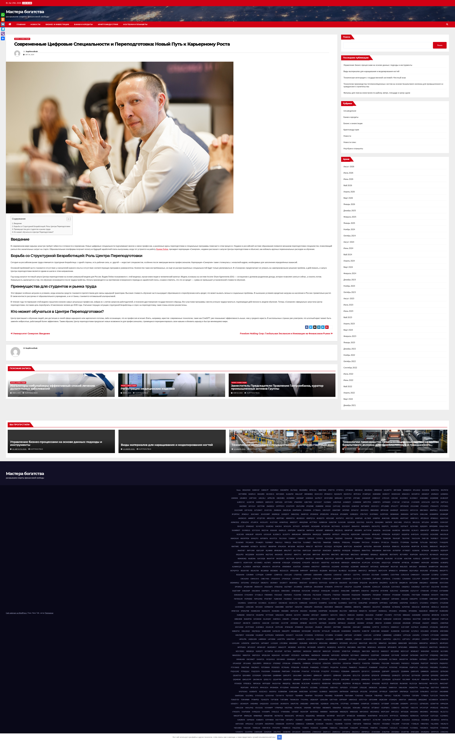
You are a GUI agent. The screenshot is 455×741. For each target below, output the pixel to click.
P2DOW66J (376, 663)
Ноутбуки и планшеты (135, 24)
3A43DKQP (394, 510)
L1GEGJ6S (367, 635)
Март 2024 (348, 267)
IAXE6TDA (426, 615)
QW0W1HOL (365, 679)
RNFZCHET (444, 683)
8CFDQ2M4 (338, 546)
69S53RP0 (358, 530)
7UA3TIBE (414, 542)
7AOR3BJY (434, 538)
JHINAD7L (434, 623)
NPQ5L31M (266, 655)
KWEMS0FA (279, 635)
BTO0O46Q (434, 571)
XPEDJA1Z (249, 724)
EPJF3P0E (384, 591)
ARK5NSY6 (266, 567)
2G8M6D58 (319, 506)
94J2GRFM (260, 554)
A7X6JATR (306, 563)
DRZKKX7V (258, 587)
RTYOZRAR (284, 687)
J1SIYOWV (275, 623)
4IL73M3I (367, 518)
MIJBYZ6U (301, 647)
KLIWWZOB (395, 631)
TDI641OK (368, 696)
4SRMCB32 (235, 522)
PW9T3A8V (286, 671)
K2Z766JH (414, 627)
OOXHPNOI (444, 659)
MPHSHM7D (392, 647)
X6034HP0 (308, 720)
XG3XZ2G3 (406, 720)
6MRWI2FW (307, 534)
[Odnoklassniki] (2, 19)
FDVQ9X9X (377, 595)
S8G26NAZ (383, 687)
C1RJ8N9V (250, 575)
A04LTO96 (407, 559)
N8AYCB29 (366, 651)
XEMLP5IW (386, 720)
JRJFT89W (337, 627)
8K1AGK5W (405, 546)
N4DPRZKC (297, 651)
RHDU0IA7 (366, 683)
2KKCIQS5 (346, 506)
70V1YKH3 (283, 538)
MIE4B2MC (292, 647)
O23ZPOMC (375, 655)
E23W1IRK (367, 587)
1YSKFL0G (405, 502)
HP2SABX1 (393, 611)
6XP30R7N (264, 538)
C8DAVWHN (317, 575)
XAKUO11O (337, 720)
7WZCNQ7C (433, 542)
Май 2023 (348, 317)
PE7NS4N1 (285, 667)
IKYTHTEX (304, 619)
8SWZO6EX (327, 550)
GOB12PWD (363, 603)
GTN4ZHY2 (434, 603)
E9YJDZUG (275, 591)
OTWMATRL (296, 663)
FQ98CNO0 (278, 599)
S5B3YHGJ (334, 687)
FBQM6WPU (366, 595)
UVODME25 (375, 704)
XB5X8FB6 (357, 720)
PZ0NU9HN (345, 671)
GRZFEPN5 (404, 603)
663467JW (301, 530)
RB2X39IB (296, 683)
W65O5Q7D (344, 712)
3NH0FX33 (304, 514)
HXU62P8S (260, 615)
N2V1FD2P (278, 651)
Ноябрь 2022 (349, 355)
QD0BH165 (337, 675)
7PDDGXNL (346, 542)
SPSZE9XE (373, 692)
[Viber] (2, 33)
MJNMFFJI (321, 647)
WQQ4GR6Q (310, 716)
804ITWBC (235, 546)
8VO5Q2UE (346, 550)
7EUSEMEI (240, 542)
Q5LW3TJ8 (237, 675)
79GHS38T (396, 538)
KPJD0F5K (434, 631)
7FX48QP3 (259, 542)
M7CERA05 (344, 643)
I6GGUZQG (369, 615)
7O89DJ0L (336, 542)
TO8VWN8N (245, 700)
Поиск (346, 37)
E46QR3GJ (406, 587)
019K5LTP (264, 490)
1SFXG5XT (318, 502)
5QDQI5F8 (423, 526)
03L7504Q (293, 490)
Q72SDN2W (256, 675)
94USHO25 (279, 554)
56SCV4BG (398, 522)
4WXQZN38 (303, 522)
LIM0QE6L (348, 639)
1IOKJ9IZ (394, 498)
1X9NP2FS (376, 502)
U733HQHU (393, 700)
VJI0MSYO (395, 708)
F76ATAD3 (336, 595)
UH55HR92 (254, 704)
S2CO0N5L (314, 687)
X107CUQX (434, 716)
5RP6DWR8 (433, 526)
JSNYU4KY (357, 627)
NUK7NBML (305, 655)
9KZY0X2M (290, 559)
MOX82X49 (382, 647)
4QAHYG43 (444, 518)
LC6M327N (300, 639)
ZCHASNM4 (376, 732)
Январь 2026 (349, 204)
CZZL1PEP (416, 579)
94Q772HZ (269, 554)
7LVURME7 (307, 542)
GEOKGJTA (293, 603)
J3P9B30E (303, 623)
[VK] (2, 24)
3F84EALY (245, 514)
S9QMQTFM (413, 687)
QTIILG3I (336, 679)
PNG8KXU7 (363, 667)
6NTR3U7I (335, 534)
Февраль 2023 (350, 336)
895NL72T (309, 546)
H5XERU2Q (318, 607)
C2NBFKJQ (278, 575)
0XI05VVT (386, 494)
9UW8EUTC (359, 559)
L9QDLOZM (252, 639)
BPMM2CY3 (393, 571)
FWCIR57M (335, 599)
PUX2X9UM (266, 671)
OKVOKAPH (372, 659)
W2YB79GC (314, 712)
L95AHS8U (444, 635)
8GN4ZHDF (358, 546)
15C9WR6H (290, 498)
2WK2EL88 (287, 510)
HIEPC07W (294, 611)
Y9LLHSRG (435, 724)
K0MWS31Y (395, 627)
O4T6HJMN (414, 655)
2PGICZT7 (394, 506)
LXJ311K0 (274, 643)
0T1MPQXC (367, 494)
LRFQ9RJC (416, 639)
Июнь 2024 (348, 248)
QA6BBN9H (277, 675)
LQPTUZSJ (406, 639)
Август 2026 (349, 167)
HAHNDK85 (386, 607)
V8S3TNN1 (288, 708)
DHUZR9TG (384, 583)
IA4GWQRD (416, 615)
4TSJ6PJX (254, 522)
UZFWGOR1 (424, 704)
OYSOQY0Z (316, 663)
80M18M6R (245, 546)
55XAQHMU (379, 522)
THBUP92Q (378, 696)
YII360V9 (305, 728)
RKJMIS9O (404, 683)
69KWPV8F (349, 530)
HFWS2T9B (245, 611)
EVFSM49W (444, 591)
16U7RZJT (318, 498)
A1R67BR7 (426, 559)
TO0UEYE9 (235, 700)
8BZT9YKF (319, 546)
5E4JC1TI (240, 526)
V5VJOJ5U (259, 708)
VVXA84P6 (266, 712)
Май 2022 (348, 386)
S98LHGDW (403, 687)
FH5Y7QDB (416, 595)
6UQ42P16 (405, 534)
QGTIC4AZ (406, 675)
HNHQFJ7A (363, 611)
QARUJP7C (287, 675)
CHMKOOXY (415, 575)
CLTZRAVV (444, 575)
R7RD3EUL (247, 683)
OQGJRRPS (257, 663)
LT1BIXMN (434, 639)
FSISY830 (297, 599)
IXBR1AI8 (435, 619)
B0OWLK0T (364, 567)
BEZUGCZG (284, 571)
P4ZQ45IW (415, 663)
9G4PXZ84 (414, 554)
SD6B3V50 (444, 687)
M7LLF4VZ (353, 643)
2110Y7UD (435, 502)
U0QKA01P (314, 700)
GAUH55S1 (242, 603)
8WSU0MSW (376, 550)
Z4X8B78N (286, 732)
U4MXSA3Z (353, 700)
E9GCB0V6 (256, 591)
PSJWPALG (444, 667)
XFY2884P (396, 720)
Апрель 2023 (349, 324)
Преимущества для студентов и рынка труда (32, 229)
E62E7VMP (236, 591)
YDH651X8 (256, 728)
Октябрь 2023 (350, 292)
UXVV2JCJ (414, 704)
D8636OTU (264, 583)
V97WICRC (298, 708)
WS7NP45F (331, 716)
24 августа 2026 (19, 449)
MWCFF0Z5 (433, 647)
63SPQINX (292, 530)
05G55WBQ (303, 490)
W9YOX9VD (364, 712)
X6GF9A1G (328, 720)
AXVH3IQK (345, 567)
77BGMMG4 (358, 538)
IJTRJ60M (294, 619)
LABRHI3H (262, 639)
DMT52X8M (413, 583)
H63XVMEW (328, 607)
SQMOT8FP (393, 692)
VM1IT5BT (405, 708)
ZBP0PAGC (366, 732)
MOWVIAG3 (371, 647)
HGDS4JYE (266, 611)
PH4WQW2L (314, 667)
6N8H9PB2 (326, 534)
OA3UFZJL (260, 659)
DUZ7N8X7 (288, 587)
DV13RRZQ (298, 587)
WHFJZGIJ (395, 712)
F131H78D (297, 595)
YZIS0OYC (239, 732)
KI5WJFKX (356, 631)
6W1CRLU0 (444, 534)
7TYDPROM (404, 542)
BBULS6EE (444, 567)
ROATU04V (245, 687)
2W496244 (277, 510)
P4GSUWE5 (395, 663)
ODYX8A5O (281, 659)
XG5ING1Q (415, 720)
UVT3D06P (385, 704)
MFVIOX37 (251, 647)
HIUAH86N (313, 611)
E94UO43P (246, 591)
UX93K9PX (404, 704)
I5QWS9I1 (360, 615)
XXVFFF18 (290, 724)
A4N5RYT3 (237, 563)
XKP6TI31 (444, 720)
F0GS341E (278, 595)
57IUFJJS (407, 522)
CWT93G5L (386, 579)
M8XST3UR (363, 643)
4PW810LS (434, 518)
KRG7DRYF (240, 635)
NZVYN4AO (354, 655)
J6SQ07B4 (332, 623)
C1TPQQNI (259, 575)
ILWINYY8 (313, 619)
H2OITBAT (289, 607)
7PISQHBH (356, 542)
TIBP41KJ (387, 696)
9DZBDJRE (384, 554)
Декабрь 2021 (350, 405)
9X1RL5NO (389, 559)
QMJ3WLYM (257, 679)
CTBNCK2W (327, 579)
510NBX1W (323, 522)
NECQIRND (395, 651)
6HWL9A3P (250, 534)
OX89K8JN (306, 663)
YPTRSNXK (364, 728)
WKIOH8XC (424, 712)
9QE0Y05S (339, 559)
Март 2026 (348, 198)
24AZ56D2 (243, 506)
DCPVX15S (323, 583)
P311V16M (385, 663)
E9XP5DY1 (266, 591)
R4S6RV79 (444, 679)
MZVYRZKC (240, 651)
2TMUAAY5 (434, 506)
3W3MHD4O (394, 514)
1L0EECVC (241, 502)
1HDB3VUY (376, 498)
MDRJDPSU (423, 643)
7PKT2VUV (366, 542)
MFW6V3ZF (261, 647)
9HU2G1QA (444, 554)
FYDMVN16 (366, 599)
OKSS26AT (362, 659)
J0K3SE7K (246, 623)
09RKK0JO (378, 490)
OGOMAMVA (312, 659)
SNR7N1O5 (354, 692)
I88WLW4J (406, 615)
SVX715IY (434, 692)
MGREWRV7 (271, 647)
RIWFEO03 (394, 683)
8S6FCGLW (307, 550)
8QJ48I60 (269, 550)
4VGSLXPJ (264, 522)
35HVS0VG (364, 510)
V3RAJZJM (239, 708)
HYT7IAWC (270, 615)
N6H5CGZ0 (326, 651)
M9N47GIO (383, 643)
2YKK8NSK (307, 510)
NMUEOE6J (236, 655)
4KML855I (394, 518)
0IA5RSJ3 (251, 494)
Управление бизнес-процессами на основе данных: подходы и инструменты (378, 65)
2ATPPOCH (280, 506)
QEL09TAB (366, 675)
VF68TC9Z (366, 708)
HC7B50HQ (396, 607)
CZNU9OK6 (406, 579)
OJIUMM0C (343, 659)
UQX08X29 (324, 704)
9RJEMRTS (349, 559)
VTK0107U (236, 712)
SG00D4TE (253, 692)
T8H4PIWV (309, 696)
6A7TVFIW (367, 530)
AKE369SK (435, 563)
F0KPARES (288, 595)
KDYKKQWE (306, 631)
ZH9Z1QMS (415, 732)
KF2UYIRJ (316, 631)
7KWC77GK (297, 542)
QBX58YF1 (327, 675)
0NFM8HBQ (308, 494)
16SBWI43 (309, 498)
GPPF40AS (384, 603)
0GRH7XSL (435, 490)
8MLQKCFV (444, 546)
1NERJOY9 (269, 502)
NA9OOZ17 (385, 651)
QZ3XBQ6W (386, 679)
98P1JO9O (307, 554)
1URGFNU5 (337, 502)
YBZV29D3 (237, 728)
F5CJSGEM (317, 595)
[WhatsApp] (2, 14)
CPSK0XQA (286, 579)
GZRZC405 (249, 607)
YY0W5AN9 (444, 728)
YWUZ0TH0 (434, 728)
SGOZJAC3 (263, 692)
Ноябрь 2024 (349, 229)
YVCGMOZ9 (403, 728)
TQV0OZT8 (265, 700)
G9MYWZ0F (434, 599)
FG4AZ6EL (406, 595)
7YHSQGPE (444, 542)
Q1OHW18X (376, 671)
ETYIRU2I (434, 591)
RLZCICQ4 (413, 683)
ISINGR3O (368, 619)
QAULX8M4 (297, 675)
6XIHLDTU (254, 538)
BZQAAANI (240, 575)
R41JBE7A (435, 679)
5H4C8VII (278, 526)
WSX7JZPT (341, 716)
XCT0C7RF (377, 720)
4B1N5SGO (300, 518)
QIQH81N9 (237, 679)
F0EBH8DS (269, 595)
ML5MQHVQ (331, 647)
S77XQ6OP (354, 687)
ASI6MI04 (306, 567)
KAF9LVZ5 (276, 631)
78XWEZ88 (387, 538)
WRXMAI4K (321, 716)
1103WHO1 (444, 494)
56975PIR (388, 522)
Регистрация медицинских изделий (148, 388)
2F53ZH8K (310, 506)
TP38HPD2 (255, 700)
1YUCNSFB (415, 502)
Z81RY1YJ (326, 732)
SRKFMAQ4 (404, 692)
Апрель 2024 (349, 261)
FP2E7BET (268, 599)
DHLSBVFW (373, 583)
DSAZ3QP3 (268, 587)
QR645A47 (297, 679)
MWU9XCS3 (443, 647)
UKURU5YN (284, 704)
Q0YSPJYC (366, 671)
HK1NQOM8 (333, 611)
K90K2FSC (236, 631)
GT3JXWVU (424, 603)
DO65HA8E (434, 583)
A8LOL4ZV (315, 563)
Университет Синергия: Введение (31, 333)
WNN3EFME (268, 716)
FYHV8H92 (376, 599)
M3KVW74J (313, 643)
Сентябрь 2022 (350, 368)
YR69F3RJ (374, 728)
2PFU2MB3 (385, 506)
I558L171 (342, 615)
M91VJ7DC (373, 643)
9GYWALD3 (434, 554)
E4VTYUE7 (426, 587)
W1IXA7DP (304, 712)
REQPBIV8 (346, 683)
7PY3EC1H (385, 542)
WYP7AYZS (394, 716)
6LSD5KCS (277, 534)
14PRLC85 (271, 498)
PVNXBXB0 (276, 671)
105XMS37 (425, 494)
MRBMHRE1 (413, 647)
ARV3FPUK (276, 567)
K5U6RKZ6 (424, 627)
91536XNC (416, 550)
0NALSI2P (299, 494)
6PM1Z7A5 (345, 534)
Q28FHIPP (385, 671)
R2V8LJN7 (415, 679)
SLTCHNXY (313, 692)
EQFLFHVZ (394, 591)
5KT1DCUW (325, 526)
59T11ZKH (425, 522)
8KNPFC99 (415, 546)
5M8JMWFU (365, 526)
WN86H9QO (258, 716)
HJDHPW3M (322, 611)
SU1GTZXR (414, 692)
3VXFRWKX (374, 514)
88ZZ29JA (300, 546)
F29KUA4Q (307, 595)
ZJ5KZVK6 (444, 732)
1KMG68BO (424, 498)
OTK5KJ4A (286, 663)
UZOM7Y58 (434, 704)
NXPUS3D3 (335, 655)
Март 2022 (348, 399)
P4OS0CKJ (405, 663)
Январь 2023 (349, 343)
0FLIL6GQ (416, 490)
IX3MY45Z (426, 619)
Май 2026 (348, 185)
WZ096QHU (404, 716)
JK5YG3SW (239, 627)
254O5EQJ (270, 506)
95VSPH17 (288, 554)
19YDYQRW (328, 498)
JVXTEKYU (385, 627)
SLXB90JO (323, 692)
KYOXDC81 (309, 635)
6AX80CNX (396, 530)
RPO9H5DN (274, 687)
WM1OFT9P (238, 716)
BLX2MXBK (352, 571)
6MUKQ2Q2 (317, 534)
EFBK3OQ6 (296, 591)
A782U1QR (286, 563)
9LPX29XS (300, 559)
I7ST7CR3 (397, 615)
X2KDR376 (241, 720)
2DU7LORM (300, 506)
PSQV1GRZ (235, 671)
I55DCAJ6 (351, 615)
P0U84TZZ (356, 663)
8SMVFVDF (317, 550)
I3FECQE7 (315, 615)
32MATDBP (336, 510)
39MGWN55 (374, 510)
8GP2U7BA (368, 546)
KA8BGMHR (266, 631)
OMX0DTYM (403, 659)
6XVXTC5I (273, 538)
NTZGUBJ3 (295, 655)
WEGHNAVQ (374, 712)
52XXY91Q (360, 522)
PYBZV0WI (296, 671)
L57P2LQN (406, 635)
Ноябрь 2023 (349, 286)
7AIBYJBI (425, 538)
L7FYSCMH (434, 635)
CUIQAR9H (337, 579)
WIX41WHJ (414, 712)
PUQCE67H (255, 671)
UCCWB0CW (433, 700)
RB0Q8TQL (287, 683)
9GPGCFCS (424, 554)
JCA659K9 (387, 623)
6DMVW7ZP (424, 530)
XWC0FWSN (269, 724)
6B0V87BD (406, 530)
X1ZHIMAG (444, 716)
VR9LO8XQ (444, 708)
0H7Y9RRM (243, 494)
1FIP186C (356, 498)
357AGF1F (355, 510)
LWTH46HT (265, 643)
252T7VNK (261, 506)
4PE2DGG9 (425, 518)
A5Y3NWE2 (258, 563)
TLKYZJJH (434, 696)
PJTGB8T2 (324, 667)
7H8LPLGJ (278, 542)
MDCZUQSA (413, 643)
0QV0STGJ (348, 494)
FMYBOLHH (238, 599)
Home (239, 490)
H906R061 (348, 607)
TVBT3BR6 (284, 700)
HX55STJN (250, 615)
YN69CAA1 (333, 728)
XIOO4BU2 (425, 720)
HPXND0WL (413, 611)
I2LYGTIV (297, 615)
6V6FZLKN (415, 534)
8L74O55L (424, 546)
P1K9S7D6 (366, 663)
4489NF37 (251, 518)
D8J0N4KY (274, 583)
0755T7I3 (331, 490)
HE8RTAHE (425, 607)
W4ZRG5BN (334, 712)
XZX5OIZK (319, 724)
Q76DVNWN (267, 675)
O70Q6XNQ (434, 655)
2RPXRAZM (404, 506)
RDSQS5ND (336, 683)
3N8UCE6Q (295, 514)
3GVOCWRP (265, 514)
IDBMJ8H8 (238, 619)
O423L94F (404, 655)
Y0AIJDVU (329, 724)
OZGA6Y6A (347, 663)
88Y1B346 (291, 546)
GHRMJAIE (303, 603)
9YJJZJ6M (398, 559)
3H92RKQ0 (275, 514)
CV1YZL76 (356, 579)
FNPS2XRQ (258, 599)
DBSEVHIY (303, 583)
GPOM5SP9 (373, 603)
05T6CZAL (313, 490)
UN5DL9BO (304, 704)
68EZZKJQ (339, 530)
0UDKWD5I (377, 494)
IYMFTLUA (444, 619)
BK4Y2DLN (333, 571)
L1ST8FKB (377, 635)
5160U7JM (332, 522)
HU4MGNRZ (444, 611)
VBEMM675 (326, 708)
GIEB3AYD (313, 603)
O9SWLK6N (240, 659)
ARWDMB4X (286, 567)
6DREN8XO (435, 530)
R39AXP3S (425, 679)
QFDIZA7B (375, 675)
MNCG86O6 (351, 647)
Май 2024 (348, 255)
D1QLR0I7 (425, 579)
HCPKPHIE (406, 607)
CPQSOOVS (275, 579)
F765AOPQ (327, 595)
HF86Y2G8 (235, 611)
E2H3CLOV (376, 587)
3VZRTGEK (384, 514)
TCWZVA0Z (359, 696)
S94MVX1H (393, 687)
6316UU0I (273, 530)
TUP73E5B (274, 700)
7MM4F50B (327, 542)
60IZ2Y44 (265, 530)
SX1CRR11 (249, 696)
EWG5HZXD (238, 595)
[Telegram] (2, 29)
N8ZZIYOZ (375, 651)
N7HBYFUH (346, 651)
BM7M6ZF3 (373, 571)
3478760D (345, 510)
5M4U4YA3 (355, 526)
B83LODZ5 (403, 567)
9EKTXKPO (394, 554)
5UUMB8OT (236, 530)
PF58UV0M (295, 667)
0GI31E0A (425, 490)
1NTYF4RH (288, 502)
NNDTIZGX (256, 655)
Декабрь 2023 (350, 280)
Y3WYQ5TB (357, 724)
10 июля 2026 (351, 449)
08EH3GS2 (359, 490)
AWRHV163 (325, 567)
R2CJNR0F (406, 679)
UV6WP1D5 (365, 704)
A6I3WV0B (276, 563)
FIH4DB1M (425, 595)
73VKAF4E (348, 538)
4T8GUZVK (245, 522)
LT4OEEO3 (444, 639)
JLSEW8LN (260, 627)
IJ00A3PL (285, 619)
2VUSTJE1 (268, 510)
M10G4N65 (303, 643)
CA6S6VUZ (337, 575)
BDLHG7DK (255, 571)
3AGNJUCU (404, 510)
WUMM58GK (361, 716)
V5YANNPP (269, 708)
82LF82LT (263, 546)
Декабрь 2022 (350, 349)
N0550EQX (250, 651)
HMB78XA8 (353, 611)
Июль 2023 (348, 305)
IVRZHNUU (407, 619)
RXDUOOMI (294, 687)
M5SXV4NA (323, 643)
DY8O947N (328, 587)
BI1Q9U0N (323, 571)
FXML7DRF (356, 599)
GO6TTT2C (353, 603)
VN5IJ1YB (414, 708)
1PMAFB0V (298, 502)
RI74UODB (376, 683)
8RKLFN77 (287, 550)
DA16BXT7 (283, 583)
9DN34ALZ (374, 554)
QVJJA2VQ (355, 679)
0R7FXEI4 (357, 494)
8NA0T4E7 (241, 550)
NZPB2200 (345, 655)
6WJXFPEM (245, 538)
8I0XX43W (377, 546)
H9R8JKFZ (367, 607)
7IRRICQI (287, 542)
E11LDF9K (357, 587)
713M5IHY (292, 538)
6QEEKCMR (355, 534)
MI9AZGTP (282, 647)
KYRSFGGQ (319, 635)
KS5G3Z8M (250, 635)
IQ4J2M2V (331, 619)
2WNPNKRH (297, 510)
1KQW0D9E (434, 498)
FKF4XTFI (434, 595)
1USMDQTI (347, 502)
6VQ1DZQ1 (424, 534)
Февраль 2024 (350, 273)
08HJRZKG (368, 490)
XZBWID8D (310, 724)
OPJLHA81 (247, 663)
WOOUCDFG (289, 716)
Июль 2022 (348, 374)
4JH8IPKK (376, 518)
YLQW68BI (324, 728)
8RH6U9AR (278, 550)
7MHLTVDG (317, 542)
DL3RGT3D (393, 583)
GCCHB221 (262, 603)
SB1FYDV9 (435, 687)
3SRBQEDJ (354, 514)
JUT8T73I (375, 627)
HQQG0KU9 (423, 611)
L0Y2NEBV (358, 635)
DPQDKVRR (248, 587)
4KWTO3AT (404, 518)
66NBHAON (329, 530)
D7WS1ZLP (255, 583)
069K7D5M (322, 490)
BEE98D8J (274, 571)
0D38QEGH (407, 490)
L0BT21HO (348, 635)
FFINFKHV (386, 595)
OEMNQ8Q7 (291, 659)
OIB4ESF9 (333, 659)
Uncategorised (350, 111)
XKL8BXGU (435, 720)
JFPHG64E (416, 623)
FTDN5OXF (307, 599)
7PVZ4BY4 (375, 542)
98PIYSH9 (316, 554)
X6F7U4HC (318, 720)
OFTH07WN (301, 659)
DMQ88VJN (403, 583)
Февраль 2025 (350, 217)
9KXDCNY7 (280, 559)
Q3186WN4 (405, 671)
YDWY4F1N (266, 728)
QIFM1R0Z (434, 675)
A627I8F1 (267, 563)
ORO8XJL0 (267, 663)
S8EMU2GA (373, 687)
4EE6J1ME (330, 518)
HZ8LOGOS (279, 615)
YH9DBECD (286, 728)
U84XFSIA (402, 700)
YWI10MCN (424, 728)
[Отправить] (2, 38)
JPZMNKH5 (299, 627)
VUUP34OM (246, 712)
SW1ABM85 (444, 692)
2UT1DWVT (258, 510)
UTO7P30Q (344, 704)
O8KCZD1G (444, 655)
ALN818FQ (444, 563)
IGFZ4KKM (257, 619)
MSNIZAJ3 (423, 647)
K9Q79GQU (256, 631)
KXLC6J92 (299, 635)
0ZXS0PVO (416, 494)
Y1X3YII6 (347, 724)
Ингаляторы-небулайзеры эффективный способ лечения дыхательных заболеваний (52, 387)
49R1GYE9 (271, 518)
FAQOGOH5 (356, 595)
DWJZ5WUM (318, 587)
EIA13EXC (335, 591)
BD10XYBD (245, 571)
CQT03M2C (296, 579)
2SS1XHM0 (414, 506)
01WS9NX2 (274, 490)
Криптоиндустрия (108, 24)
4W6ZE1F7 (294, 522)
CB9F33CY (347, 575)
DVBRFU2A (308, 587)
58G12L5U (416, 522)
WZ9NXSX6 (414, 716)
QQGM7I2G (287, 679)
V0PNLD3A (444, 704)
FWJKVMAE (345, 599)
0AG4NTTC (388, 490)
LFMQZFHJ (320, 639)
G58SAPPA (414, 599)
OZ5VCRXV (337, 663)
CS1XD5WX (306, 579)
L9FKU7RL (243, 639)
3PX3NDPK (344, 514)
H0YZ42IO (259, 607)
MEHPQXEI (444, 643)
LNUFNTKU (387, 639)
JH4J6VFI (425, 623)
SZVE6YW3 (269, 696)
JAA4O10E (351, 623)
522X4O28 (351, 522)
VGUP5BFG (385, 708)
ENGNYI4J (365, 591)
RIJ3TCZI (385, 683)
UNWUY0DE (314, 704)
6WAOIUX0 (235, 538)
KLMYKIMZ (405, 631)
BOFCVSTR (383, 571)
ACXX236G (376, 563)
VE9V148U (356, 708)
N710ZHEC (336, 651)
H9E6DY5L (357, 607)
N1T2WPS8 (269, 651)
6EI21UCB (444, 530)
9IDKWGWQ (242, 559)
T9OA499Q (328, 696)
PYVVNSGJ (335, 671)
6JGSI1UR (267, 534)
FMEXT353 (444, 595)
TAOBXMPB (338, 696)
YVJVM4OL (414, 728)
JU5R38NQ (366, 627)
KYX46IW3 (338, 635)
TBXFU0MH (349, 696)
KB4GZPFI (285, 631)
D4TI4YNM (444, 579)
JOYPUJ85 (279, 627)
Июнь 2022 (348, 380)
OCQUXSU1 (270, 659)
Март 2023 (348, 330)
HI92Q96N (284, 611)
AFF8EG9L (405, 563)
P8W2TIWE (245, 667)
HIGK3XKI (303, 611)
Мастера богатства (25, 11)
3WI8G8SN (404, 514)
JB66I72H (378, 623)
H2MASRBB (279, 607)
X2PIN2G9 (250, 720)
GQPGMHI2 (393, 603)
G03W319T (385, 599)
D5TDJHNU (245, 583)
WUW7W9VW (372, 716)
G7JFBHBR (424, 599)
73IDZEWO (339, 538)
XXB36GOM (280, 724)
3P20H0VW (314, 514)
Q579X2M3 (444, 671)
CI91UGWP (426, 575)
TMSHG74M (444, 696)
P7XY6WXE (235, 667)
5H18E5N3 (269, 526)
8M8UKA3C (434, 546)
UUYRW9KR (354, 704)
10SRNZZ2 (435, 494)
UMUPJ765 (294, 704)
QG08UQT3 (396, 675)
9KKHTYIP (270, 559)
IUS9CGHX (397, 619)
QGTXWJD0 (416, 675)
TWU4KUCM (294, 700)
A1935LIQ (416, 559)
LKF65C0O (377, 639)
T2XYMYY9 (280, 696)
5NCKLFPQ (376, 526)
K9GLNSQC (246, 631)
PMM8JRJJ (353, 667)
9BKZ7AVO (355, 554)
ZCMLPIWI (385, 732)
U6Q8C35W (383, 700)
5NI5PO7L (385, 526)
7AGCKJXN (416, 538)
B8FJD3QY (413, 567)
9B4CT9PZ (335, 554)
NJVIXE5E (435, 651)
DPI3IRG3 (238, 587)
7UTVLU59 (423, 542)
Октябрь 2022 (350, 361)
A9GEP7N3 (325, 563)
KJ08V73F (365, 631)
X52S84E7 (299, 720)
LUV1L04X (235, 643)
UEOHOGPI (244, 704)
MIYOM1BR (311, 647)
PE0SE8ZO (275, 667)
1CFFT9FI (347, 498)
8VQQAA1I (356, 550)
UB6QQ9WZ (422, 700)
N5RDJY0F (317, 651)
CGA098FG (385, 575)
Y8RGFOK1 (425, 724)
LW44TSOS (255, 643)
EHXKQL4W (325, 591)
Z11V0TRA (249, 732)
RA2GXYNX (276, 683)
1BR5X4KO (338, 498)
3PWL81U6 (334, 514)
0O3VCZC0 (318, 494)
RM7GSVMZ (423, 683)
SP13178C (363, 692)
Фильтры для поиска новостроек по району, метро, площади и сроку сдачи (377, 93)
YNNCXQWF (343, 728)
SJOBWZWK (282, 692)
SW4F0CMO (239, 696)
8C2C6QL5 (328, 546)
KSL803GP (259, 635)
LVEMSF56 (245, 643)
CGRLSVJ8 (405, 575)
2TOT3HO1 (444, 506)
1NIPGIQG (278, 502)
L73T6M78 (425, 635)
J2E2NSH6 (294, 623)
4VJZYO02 (274, 522)
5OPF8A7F (404, 526)
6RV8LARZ (376, 534)
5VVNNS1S (246, 530)
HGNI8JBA (275, 611)
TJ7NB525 (424, 696)
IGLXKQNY (267, 619)
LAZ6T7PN (281, 639)
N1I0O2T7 (259, 651)
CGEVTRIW (395, 575)
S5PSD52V (344, 687)
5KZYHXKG (336, 526)
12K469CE (243, 498)
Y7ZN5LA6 (415, 724)
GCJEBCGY (272, 603)
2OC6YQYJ (375, 506)
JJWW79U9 (444, 623)
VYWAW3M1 (285, 712)
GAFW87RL (444, 599)
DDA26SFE (343, 583)
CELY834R (375, 575)
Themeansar (49, 613)
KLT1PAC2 (415, 631)
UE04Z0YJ (234, 704)
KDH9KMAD (295, 631)
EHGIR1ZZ (315, 591)
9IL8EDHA (251, 559)
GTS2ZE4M (444, 603)
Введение (18, 223)
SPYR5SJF (383, 692)
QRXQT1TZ (316, 679)
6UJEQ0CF (396, 534)
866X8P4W (272, 546)
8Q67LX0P (260, 550)
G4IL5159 (404, 599)
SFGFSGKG (243, 692)
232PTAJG (444, 502)
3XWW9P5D (434, 514)
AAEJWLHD (335, 563)
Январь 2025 (349, 223)
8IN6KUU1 (395, 546)
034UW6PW (284, 490)
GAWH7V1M (252, 603)
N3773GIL (287, 651)
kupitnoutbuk (32, 51)
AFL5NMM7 (415, 563)
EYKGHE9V (249, 595)
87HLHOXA (282, 546)
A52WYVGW (247, 563)
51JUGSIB (342, 522)
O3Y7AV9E (395, 655)
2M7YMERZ (365, 506)
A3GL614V (444, 559)
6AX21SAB (386, 530)
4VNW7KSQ (283, 522)
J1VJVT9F (284, 623)
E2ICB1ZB (386, 587)
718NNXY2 (301, 538)
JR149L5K (318, 627)
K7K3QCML (434, 627)
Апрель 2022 (349, 393)
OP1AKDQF (237, 663)
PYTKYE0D (315, 671)
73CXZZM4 (329, 538)
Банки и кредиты (83, 24)
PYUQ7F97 (325, 671)
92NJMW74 (435, 550)
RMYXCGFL (434, 683)
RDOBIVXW (326, 683)
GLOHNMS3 (342, 603)
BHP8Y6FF (304, 571)
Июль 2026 (348, 173)
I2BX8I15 (289, 615)
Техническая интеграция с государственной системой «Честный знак (375, 78)
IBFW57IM (435, 615)
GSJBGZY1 (414, 603)
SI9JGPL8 (272, 692)
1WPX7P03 (367, 502)
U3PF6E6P (343, 700)
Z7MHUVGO (316, 732)
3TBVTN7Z (364, 514)
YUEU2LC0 (393, 728)
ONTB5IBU (413, 659)
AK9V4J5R (425, 563)
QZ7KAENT (396, 679)
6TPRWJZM (386, 534)
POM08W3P (373, 667)
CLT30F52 (434, 575)
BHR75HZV (314, 571)
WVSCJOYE (383, 716)
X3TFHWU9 (269, 720)
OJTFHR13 (352, 659)
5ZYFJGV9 (256, 530)
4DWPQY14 (310, 518)
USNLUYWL (334, 704)
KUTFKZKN (269, 635)
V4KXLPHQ (249, 708)
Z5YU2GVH (296, 732)
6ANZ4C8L (377, 530)
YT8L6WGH (384, 728)
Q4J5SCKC (435, 671)
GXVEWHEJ (239, 607)
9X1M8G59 (379, 559)
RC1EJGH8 (305, 683)
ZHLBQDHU (425, 732)
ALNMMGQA (236, 567)
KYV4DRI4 (329, 635)
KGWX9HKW (346, 631)
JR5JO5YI (327, 627)
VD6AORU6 (337, 708)
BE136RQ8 (264, 571)
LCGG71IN (310, 639)
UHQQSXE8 (264, 704)
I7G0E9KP (379, 615)
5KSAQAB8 (315, 526)
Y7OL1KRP (395, 724)
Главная (21, 24)
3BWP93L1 (434, 510)
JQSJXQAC (309, 627)
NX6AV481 (325, 655)
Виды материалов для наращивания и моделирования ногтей (371, 71)
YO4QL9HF (354, 728)
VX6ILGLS (275, 712)
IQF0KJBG (341, 619)
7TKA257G (394, 542)
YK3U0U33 (314, 728)
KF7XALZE (326, 631)
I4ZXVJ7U (333, 615)
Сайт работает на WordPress (16, 613)
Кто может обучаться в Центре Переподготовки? (33, 232)
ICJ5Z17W (444, 615)
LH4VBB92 (339, 639)
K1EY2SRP (405, 627)
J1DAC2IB (265, 623)
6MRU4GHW (296, 534)
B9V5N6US (423, 567)
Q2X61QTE (395, 671)
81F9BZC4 (254, 546)
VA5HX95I (307, 708)
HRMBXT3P (433, 611)
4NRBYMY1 (414, 518)
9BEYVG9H (345, 554)
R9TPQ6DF (266, 683)
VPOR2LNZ (434, 708)
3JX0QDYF (285, 514)
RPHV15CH (264, 687)
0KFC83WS (280, 494)
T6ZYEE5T (289, 696)
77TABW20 (377, 538)
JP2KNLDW (289, 627)
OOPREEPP (433, 659)
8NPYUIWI (251, 550)
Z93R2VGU (336, 732)
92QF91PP (444, 550)
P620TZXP (424, 663)
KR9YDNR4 (444, 631)
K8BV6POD (444, 627)
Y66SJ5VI (376, 724)
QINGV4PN (444, 675)
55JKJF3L (369, 522)
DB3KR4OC (293, 583)
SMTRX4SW (344, 692)
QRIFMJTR (307, 679)
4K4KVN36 (385, 518)
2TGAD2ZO (424, 506)
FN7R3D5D (248, 599)
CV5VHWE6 (366, 579)
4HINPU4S (359, 518)
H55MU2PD (308, 607)
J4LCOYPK (313, 623)
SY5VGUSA (259, 696)
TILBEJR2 (396, 696)
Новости (35, 24)
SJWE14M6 (293, 692)
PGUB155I (304, 667)
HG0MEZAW (255, 611)
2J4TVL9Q (336, 506)
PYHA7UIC (305, 671)
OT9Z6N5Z (277, 663)
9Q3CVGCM (329, 559)
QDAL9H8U (347, 675)
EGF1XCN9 (306, 591)
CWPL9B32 (377, 579)
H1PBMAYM (268, 607)
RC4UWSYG (315, 683)
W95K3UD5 (354, 712)
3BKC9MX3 (424, 510)
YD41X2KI (247, 728)
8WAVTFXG (366, 550)
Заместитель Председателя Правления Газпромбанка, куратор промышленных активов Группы (277, 387)
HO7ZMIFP (373, 611)
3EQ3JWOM (443, 510)
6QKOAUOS (366, 534)
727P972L (319, 538)
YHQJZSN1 (296, 728)
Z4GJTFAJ (277, 732)
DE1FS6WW (353, 583)
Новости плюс (350, 142)
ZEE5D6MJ (395, 732)
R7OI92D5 (238, 683)
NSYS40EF (285, 655)
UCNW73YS (444, 700)
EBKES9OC (285, 591)
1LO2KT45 (250, 502)
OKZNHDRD (383, 659)
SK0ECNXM (303, 692)
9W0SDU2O (369, 559)
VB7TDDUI (317, 708)
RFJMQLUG (356, 683)
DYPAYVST (338, 587)
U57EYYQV (363, 700)
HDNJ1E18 (415, 607)
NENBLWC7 (415, 651)
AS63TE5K (297, 567)
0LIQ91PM (289, 494)
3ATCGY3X (414, 510)
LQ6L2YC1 (396, 639)
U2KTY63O (333, 700)
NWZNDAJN (315, 655)
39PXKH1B (384, 510)
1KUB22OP (444, 498)
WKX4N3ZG (434, 712)
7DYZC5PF (444, 538)
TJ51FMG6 (406, 696)
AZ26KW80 (355, 567)
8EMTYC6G (348, 546)
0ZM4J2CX (406, 494)
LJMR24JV (358, 639)
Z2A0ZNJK (268, 732)
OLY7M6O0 (393, 659)
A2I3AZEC (435, 559)
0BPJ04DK (397, 490)
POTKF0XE (393, 667)
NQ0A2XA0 (276, 655)
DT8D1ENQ (278, 587)
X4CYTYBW (279, 720)
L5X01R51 (415, 635)
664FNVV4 (310, 530)
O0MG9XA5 (365, 655)
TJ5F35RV (415, 696)
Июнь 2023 (348, 311)
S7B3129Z (363, 687)
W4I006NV (324, 712)
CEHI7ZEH (366, 575)
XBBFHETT (367, 720)
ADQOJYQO (386, 563)
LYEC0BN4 (283, 643)
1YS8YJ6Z (396, 502)
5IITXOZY (296, 526)
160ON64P (300, 498)
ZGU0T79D (405, 732)
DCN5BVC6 (313, 583)
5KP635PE (305, 526)
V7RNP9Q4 (279, 708)
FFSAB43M (396, 595)
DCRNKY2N (333, 583)
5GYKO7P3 (260, 526)
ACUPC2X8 (366, 563)
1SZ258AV (327, 502)
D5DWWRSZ (234, 583)
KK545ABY (385, 631)
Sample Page (424, 687)
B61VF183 (394, 567)
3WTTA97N (414, 514)
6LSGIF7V (286, 534)
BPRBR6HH (403, 571)
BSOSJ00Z (424, 571)
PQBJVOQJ (424, 667)
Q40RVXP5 (415, 671)
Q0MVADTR (355, 671)
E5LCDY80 (435, 587)
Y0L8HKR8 (338, 724)
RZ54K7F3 (304, 687)
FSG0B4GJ (288, 599)
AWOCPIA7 (315, 567)
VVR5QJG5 (256, 712)
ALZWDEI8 (247, 567)
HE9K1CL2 (435, 607)
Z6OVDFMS (306, 732)
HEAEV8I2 (444, 607)
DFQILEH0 (363, 583)
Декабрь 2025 (350, 211)
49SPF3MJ (280, 518)
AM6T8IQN (256, 567)
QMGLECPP (246, 679)
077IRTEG (340, 490)
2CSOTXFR (290, 506)
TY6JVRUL (304, 700)
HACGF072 (376, 607)
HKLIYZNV (343, 611)
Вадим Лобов (162, 249)
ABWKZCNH (355, 563)
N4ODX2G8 (307, 651)
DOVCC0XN (444, 583)
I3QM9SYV (324, 615)
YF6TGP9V (276, 728)
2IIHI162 (328, 506)
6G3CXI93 (240, 534)
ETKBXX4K (425, 591)
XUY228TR (259, 724)
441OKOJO (242, 518)
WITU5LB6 (404, 712)
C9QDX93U (328, 575)
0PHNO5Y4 (328, 494)
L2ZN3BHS (397, 635)
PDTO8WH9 (265, 667)
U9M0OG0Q (412, 700)
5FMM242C (250, 526)
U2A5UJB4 (324, 700)
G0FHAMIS (395, 599)
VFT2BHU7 (375, 708)
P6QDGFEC (444, 663)
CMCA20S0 (245, 579)
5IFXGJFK (287, 526)
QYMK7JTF (376, 679)
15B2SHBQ (280, 498)
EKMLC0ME (345, 591)
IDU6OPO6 (248, 619)
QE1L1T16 (356, 675)
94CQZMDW (249, 554)
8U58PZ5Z (336, 550)
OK (279, 737)
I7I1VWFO (388, 615)
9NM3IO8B (319, 559)
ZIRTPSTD (435, 732)
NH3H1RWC (425, 651)
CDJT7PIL (356, 575)
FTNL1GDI (316, 599)
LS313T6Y (425, 639)
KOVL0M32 (425, 631)
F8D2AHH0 (346, 595)
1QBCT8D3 (308, 502)
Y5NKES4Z (367, 724)
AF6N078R (396, 563)
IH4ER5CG (277, 619)
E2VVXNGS (395, 587)
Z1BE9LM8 (258, 732)
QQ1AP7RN (277, 679)
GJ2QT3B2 (332, 603)
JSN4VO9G (347, 627)
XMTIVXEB (239, 724)
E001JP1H (348, 587)
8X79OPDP (397, 550)
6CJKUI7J (415, 530)
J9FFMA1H (342, 623)
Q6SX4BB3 (246, 675)
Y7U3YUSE (405, 724)
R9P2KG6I (257, 683)
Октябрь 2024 (350, 236)
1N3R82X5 (259, 502)
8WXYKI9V (387, 550)
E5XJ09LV (444, 587)
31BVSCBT (326, 510)
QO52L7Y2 (267, 679)
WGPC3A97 (385, 712)
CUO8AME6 (347, 579)
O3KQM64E (385, 655)
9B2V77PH (325, 554)
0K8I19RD (260, 494)
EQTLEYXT (415, 591)
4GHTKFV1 (340, 518)
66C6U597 (319, 530)
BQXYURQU (414, 571)
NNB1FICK (246, 655)
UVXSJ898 (394, 704)
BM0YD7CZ (363, 571)
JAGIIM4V (360, 623)
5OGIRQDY (395, 526)
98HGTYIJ (297, 554)
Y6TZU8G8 (385, 724)
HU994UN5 (240, 615)
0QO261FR (338, 494)
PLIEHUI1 (343, 667)
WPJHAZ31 (300, 716)
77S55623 (367, 538)
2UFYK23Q (248, 510)
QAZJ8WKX (307, 675)
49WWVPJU (290, 518)
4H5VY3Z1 (349, 518)
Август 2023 (349, 299)
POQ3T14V (383, 667)
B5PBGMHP (384, 567)
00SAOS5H (246, 490)
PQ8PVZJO (414, 667)
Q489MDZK (425, 671)
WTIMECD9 (351, 716)
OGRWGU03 (323, 659)
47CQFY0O (261, 518)
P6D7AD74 (434, 663)
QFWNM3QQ (385, 675)
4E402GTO (320, 518)
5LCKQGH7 (346, 526)
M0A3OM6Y (293, 643)
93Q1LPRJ (239, 554)
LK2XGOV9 (368, 639)
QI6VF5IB (425, 675)
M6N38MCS (333, 643)
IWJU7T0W (417, 619)
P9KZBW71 (255, 667)
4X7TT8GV (313, 522)
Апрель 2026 (349, 192)
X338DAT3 (259, 720)
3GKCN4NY (255, 514)
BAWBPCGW (433, 567)
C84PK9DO (307, 575)
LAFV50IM (271, 639)
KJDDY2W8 (375, 631)
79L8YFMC (406, 538)
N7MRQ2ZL (356, 651)
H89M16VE (339, 607)
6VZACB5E (434, 534)
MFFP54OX (242, 647)
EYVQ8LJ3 (259, 595)
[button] (447, 24)
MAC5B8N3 (392, 643)
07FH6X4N (349, 490)
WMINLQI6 (248, 716)
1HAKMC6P (366, 498)
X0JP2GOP (424, 716)
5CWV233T (444, 522)
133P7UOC (253, 498)
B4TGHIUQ (374, 567)
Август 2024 (349, 242)
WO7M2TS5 (279, 716)
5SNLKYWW (443, 526)
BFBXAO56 (294, 571)
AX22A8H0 (335, 567)
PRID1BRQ (434, 667)
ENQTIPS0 (375, 591)
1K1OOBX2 (404, 498)
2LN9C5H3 (355, 506)
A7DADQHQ (296, 563)
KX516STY (290, 635)
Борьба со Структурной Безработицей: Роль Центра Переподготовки (42, 226)
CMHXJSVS (254, 579)
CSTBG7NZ (316, 579)
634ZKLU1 (282, 530)
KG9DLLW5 (336, 631)
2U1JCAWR (238, 510)
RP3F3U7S (254, 687)
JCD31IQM (396, 623)
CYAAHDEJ (396, 579)
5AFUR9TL (434, 522)
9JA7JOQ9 (261, 559)
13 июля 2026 (129, 449)
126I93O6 (234, 498)
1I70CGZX (385, 498)
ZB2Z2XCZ (356, 732)
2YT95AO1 (317, 510)
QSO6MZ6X (327, 679)
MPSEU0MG (402, 647)
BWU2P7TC (444, 571)
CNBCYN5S (265, 579)
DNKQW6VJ (423, 583)
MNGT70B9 (361, 647)
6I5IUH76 (258, 534)
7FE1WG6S (250, 542)
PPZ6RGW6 (403, 667)
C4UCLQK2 (288, 575)
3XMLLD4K (424, 514)
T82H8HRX (299, 696)
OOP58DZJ (423, 659)
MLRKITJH (341, 647)
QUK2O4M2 (345, 679)
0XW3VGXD (395, 494)
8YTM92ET (406, 550)
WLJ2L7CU (444, 712)
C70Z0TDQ (298, 575)
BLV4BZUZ (342, 571)
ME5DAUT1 (434, 643)
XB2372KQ (347, 720)
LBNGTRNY (291, 639)
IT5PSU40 (377, 619)
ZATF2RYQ (346, 732)
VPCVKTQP (424, 708)
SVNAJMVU (424, 692)
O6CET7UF (424, 655)
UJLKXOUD (274, 704)
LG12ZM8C (329, 639)
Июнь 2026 (348, 179)
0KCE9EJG (270, 494)
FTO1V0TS (326, 599)
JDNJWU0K (406, 623)
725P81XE (310, 538)
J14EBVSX (256, 623)
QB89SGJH (318, 675)
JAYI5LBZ (369, 623)
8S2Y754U (297, 550)
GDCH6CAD (283, 603)
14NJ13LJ (262, 498)
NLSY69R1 (444, 651)
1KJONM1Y (414, 498)
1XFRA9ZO (386, 502)
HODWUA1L (383, 611)
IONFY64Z (322, 619)
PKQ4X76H (334, 667)
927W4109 (425, 550)
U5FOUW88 (373, 700)
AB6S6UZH (345, 563)
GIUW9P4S (323, 603)
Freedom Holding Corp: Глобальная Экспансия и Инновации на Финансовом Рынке (285, 333)
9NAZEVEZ (310, 559)
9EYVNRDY (404, 554)
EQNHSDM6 (404, 591)
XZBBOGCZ (300, 724)
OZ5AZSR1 (327, 663)
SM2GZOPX (333, 692)
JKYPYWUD (249, 627)
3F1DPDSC (236, 514)
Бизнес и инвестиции (57, 24)
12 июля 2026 (240, 449)
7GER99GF (269, 542)
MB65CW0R (402, 643)
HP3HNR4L (403, 611)
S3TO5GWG (324, 687)
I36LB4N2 (306, 615)
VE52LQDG (347, 708)
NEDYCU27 (405, 651)
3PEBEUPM (324, 514)
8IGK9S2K (386, 546)
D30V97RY (435, 579)
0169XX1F (255, 490)
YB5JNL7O (444, 724)
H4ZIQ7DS (298, 607)
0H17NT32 (444, 490)
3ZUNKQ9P (444, 514)
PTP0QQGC (245, 671)
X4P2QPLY (290, 720)
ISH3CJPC (359, 619)
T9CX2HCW (318, 696)
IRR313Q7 (350, 619)
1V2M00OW (357, 502)
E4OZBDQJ (416, 587)
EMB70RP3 (355, 591)
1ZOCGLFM (425, 502)
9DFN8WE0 (365, 554)
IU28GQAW (387, 619)
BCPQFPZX (234, 571)
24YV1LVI (251, 506)
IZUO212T (237, 623)
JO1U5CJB (269, 627)
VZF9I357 (295, 712)
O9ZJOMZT (251, 659)
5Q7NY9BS (414, 526)
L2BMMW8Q (387, 635)
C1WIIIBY (268, 575)
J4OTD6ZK (322, 623)
